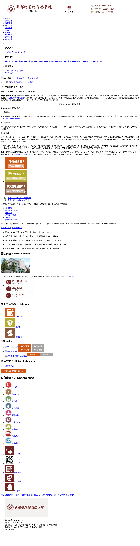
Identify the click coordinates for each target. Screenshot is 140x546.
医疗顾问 (15, 415)
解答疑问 (18, 327)
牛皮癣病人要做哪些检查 (10, 119)
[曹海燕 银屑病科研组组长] (16, 356)
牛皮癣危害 (97, 61)
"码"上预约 (18, 463)
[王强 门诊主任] (11, 347)
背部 (21, 71)
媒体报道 (8, 25)
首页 (10, 82)
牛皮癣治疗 (29, 61)
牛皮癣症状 (39, 61)
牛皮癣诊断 (49, 61)
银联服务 (15, 443)
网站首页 (8, 19)
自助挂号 (8, 39)
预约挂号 (17, 472)
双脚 (11, 73)
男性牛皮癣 (26, 78)
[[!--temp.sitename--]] (15, 273)
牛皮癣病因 (19, 61)
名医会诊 (15, 429)
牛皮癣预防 (77, 61)
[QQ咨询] (20, 299)
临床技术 (8, 30)
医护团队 (8, 28)
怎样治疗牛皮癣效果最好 (22, 154)
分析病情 (18, 317)
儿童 (24, 52)
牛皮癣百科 (18, 82)
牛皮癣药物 (68, 61)
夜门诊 (14, 387)
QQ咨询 (17, 491)
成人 (19, 52)
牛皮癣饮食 (87, 61)
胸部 (7, 73)
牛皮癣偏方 (59, 61)
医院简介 (8, 21)
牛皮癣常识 (9, 61)
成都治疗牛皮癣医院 (16, 98)
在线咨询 (17, 454)
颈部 (11, 71)
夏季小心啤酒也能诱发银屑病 (19, 198)
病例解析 (8, 32)
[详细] (71, 277)
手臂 (16, 71)
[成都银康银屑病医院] (26, 516)
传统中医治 (9, 366)
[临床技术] (13, 373)
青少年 (14, 52)
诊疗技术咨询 (6, 228)
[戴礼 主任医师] (11, 351)
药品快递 (15, 436)
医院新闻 (8, 23)
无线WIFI (15, 394)
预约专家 (18, 337)
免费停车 (15, 401)
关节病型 (35, 78)
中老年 (8, 52)
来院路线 (8, 37)
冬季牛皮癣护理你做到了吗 (18, 200)
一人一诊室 (16, 422)
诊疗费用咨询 (17, 228)
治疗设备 (8, 35)
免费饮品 (15, 408)
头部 (7, 71)
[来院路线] (9, 482)
